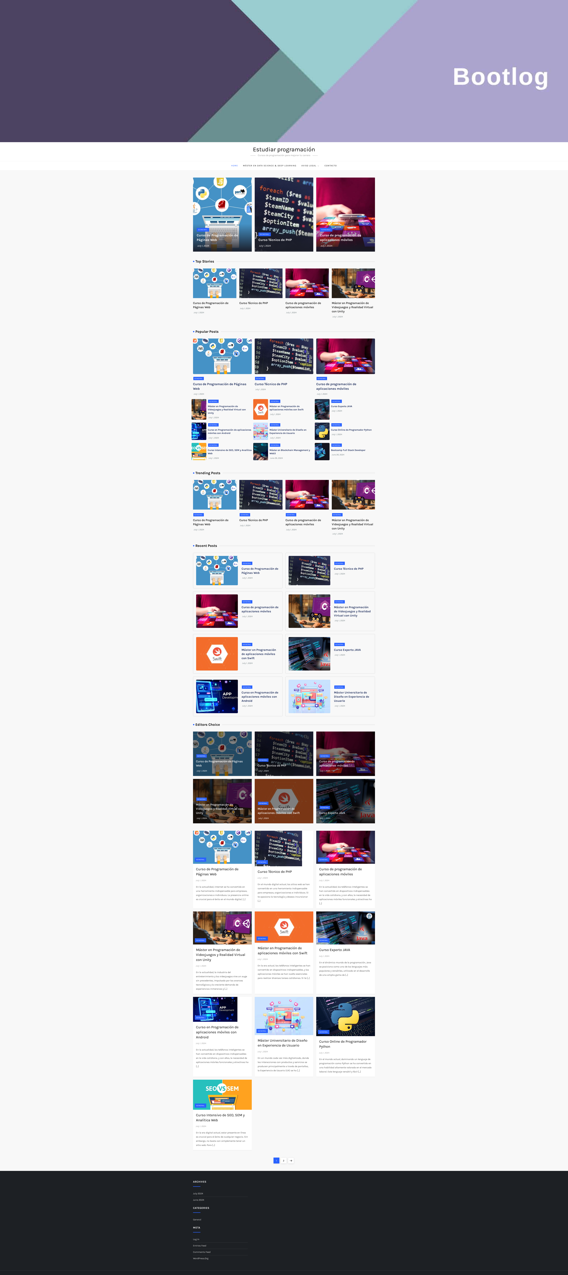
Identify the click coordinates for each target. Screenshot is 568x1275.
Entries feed (199, 1245)
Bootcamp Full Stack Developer (348, 450)
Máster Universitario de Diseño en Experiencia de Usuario (351, 697)
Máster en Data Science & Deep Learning (269, 165)
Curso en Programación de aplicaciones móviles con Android (260, 697)
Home (234, 165)
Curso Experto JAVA (341, 406)
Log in (196, 1239)
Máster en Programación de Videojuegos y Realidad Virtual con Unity (352, 307)
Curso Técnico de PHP (275, 240)
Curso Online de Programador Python (351, 429)
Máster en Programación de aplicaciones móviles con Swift (259, 654)
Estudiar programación (284, 149)
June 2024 (198, 1199)
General (203, 230)
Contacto (331, 165)
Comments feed (201, 1252)
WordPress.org (200, 1258)
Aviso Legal (308, 165)
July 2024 (198, 1193)
